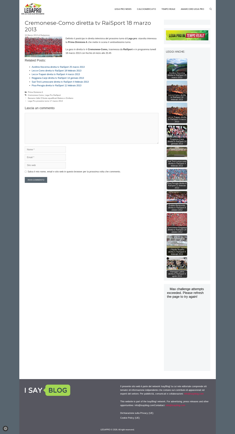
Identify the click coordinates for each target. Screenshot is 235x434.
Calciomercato (146, 9)
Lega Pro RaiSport (53, 95)
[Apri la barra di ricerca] (210, 9)
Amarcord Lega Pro (192, 9)
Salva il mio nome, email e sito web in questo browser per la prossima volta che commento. (74, 171)
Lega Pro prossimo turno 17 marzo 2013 (45, 101)
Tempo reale (168, 9)
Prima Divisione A (35, 92)
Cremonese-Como (36, 95)
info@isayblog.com (194, 393)
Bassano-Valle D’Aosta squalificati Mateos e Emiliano (50, 98)
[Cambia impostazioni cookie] (5, 428)
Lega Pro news (123, 9)
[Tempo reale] (187, 35)
